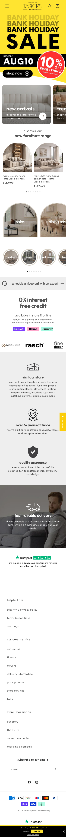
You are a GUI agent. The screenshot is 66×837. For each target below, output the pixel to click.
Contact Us (13, 649)
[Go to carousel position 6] (37, 191)
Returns (11, 665)
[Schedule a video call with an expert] (33, 283)
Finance (11, 657)
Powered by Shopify (41, 810)
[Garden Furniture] (29, 257)
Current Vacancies (18, 738)
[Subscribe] (55, 769)
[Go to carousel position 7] (39, 191)
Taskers (27, 810)
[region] (33, 165)
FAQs (10, 699)
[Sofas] (20, 220)
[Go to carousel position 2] (28, 191)
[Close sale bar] (63, 831)
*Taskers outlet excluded (33, 834)
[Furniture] (11, 257)
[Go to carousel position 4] (33, 191)
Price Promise (15, 682)
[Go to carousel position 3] (30, 191)
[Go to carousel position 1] (26, 191)
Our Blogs (12, 626)
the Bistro (13, 730)
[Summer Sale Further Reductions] (33, 41)
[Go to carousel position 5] (35, 191)
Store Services (15, 690)
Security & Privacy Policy (22, 609)
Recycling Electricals (19, 746)
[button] (7, 6)
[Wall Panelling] (48, 257)
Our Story (12, 721)
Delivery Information (20, 674)
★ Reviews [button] (62, 421)
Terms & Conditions (18, 618)
